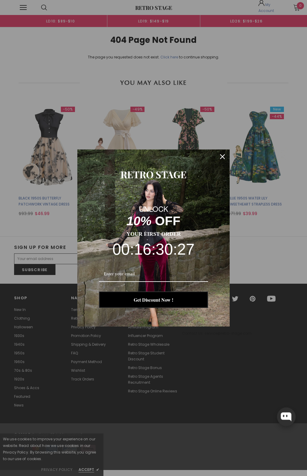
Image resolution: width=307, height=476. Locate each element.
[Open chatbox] (286, 416)
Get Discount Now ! (153, 299)
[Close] (222, 156)
